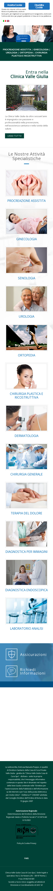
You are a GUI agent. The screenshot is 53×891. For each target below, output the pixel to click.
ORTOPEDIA (26, 355)
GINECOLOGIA (26, 239)
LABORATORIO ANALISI (26, 628)
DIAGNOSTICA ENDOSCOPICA (26, 590)
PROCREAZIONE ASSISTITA (26, 201)
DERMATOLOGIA (26, 436)
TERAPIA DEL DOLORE (26, 513)
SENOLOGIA (26, 278)
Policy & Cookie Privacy (26, 843)
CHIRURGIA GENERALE (26, 474)
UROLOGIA (26, 316)
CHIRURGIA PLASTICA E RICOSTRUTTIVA (26, 395)
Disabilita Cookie (39, 6)
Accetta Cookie (14, 5)
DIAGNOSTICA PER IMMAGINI (26, 552)
